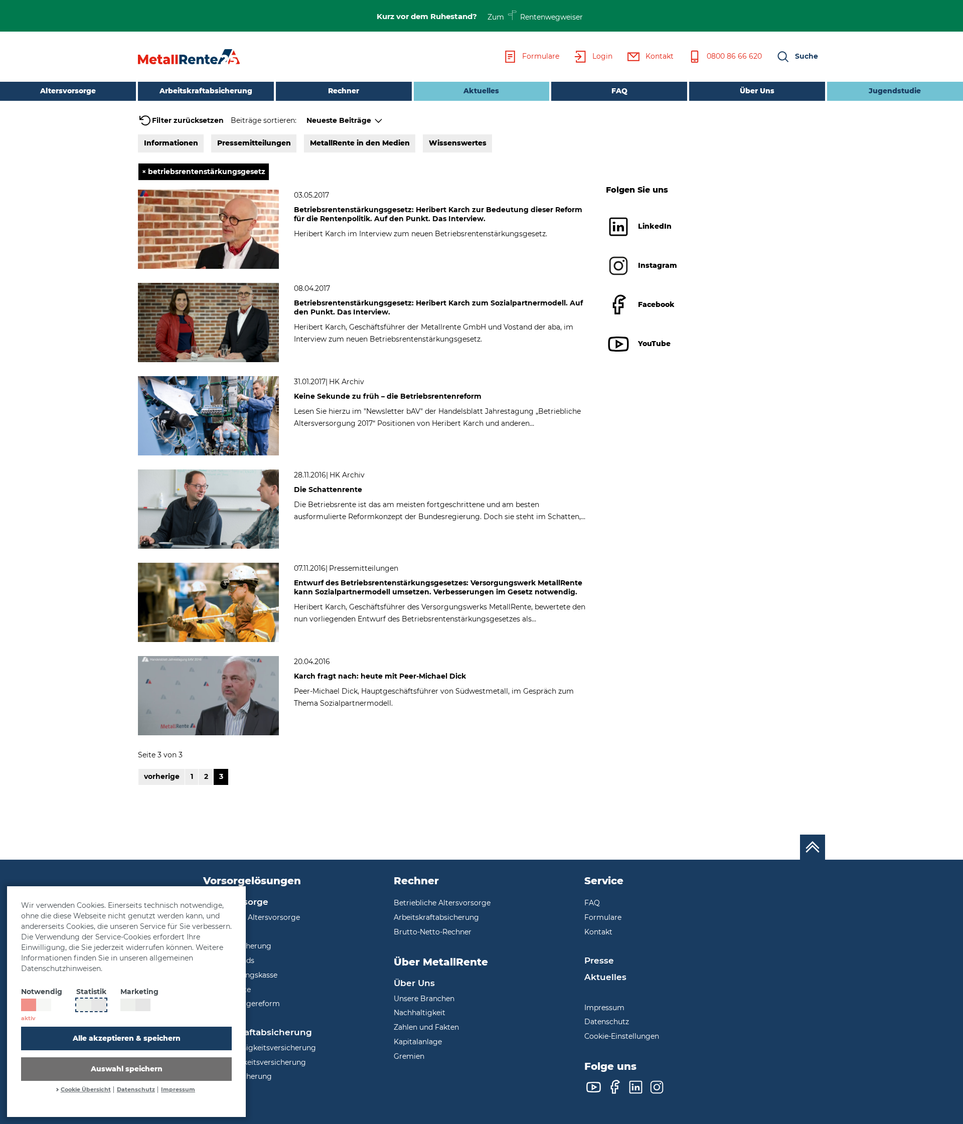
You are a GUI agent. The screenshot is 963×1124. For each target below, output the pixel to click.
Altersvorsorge (68, 90)
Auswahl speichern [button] (127, 1068)
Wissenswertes (458, 142)
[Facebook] (614, 1087)
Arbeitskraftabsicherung (205, 90)
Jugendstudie (895, 90)
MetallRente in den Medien (360, 142)
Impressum (178, 1089)
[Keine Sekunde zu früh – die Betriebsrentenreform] (208, 415)
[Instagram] (657, 1087)
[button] (797, 57)
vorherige (162, 776)
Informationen (171, 142)
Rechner (343, 90)
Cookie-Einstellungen (621, 1036)
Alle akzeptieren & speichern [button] (127, 1038)
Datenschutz (136, 1089)
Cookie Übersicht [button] (86, 1089)
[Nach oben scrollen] (812, 847)
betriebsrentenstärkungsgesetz (203, 171)
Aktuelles (457, 90)
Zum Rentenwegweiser (535, 16)
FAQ (619, 90)
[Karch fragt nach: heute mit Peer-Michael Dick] (208, 695)
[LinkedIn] (635, 1087)
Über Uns (757, 90)
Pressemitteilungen (254, 142)
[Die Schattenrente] (208, 508)
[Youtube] (593, 1087)
